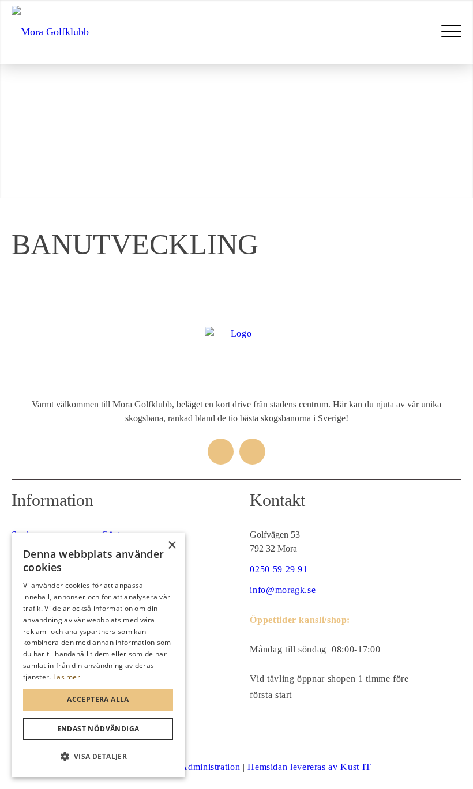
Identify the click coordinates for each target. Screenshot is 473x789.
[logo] (50, 32)
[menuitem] (451, 32)
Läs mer (66, 677)
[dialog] (98, 655)
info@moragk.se (283, 590)
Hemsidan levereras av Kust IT (309, 767)
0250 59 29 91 (278, 569)
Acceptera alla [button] (98, 699)
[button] (98, 757)
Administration (210, 767)
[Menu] (451, 32)
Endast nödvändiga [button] (98, 729)
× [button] (171, 545)
